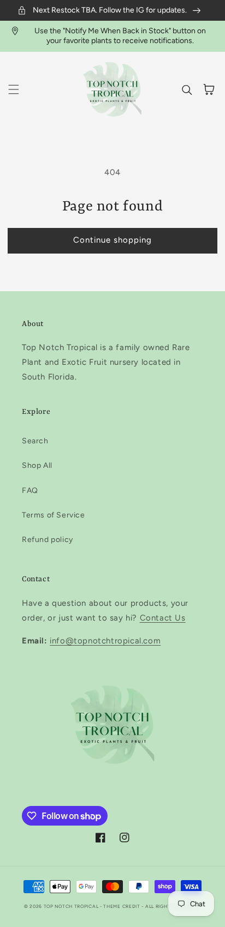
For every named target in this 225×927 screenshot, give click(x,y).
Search (35, 441)
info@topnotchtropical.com (105, 641)
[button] (14, 89)
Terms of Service (53, 515)
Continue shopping (112, 240)
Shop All (37, 465)
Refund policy (47, 539)
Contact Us (163, 618)
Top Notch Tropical (72, 906)
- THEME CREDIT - (122, 906)
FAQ (30, 490)
